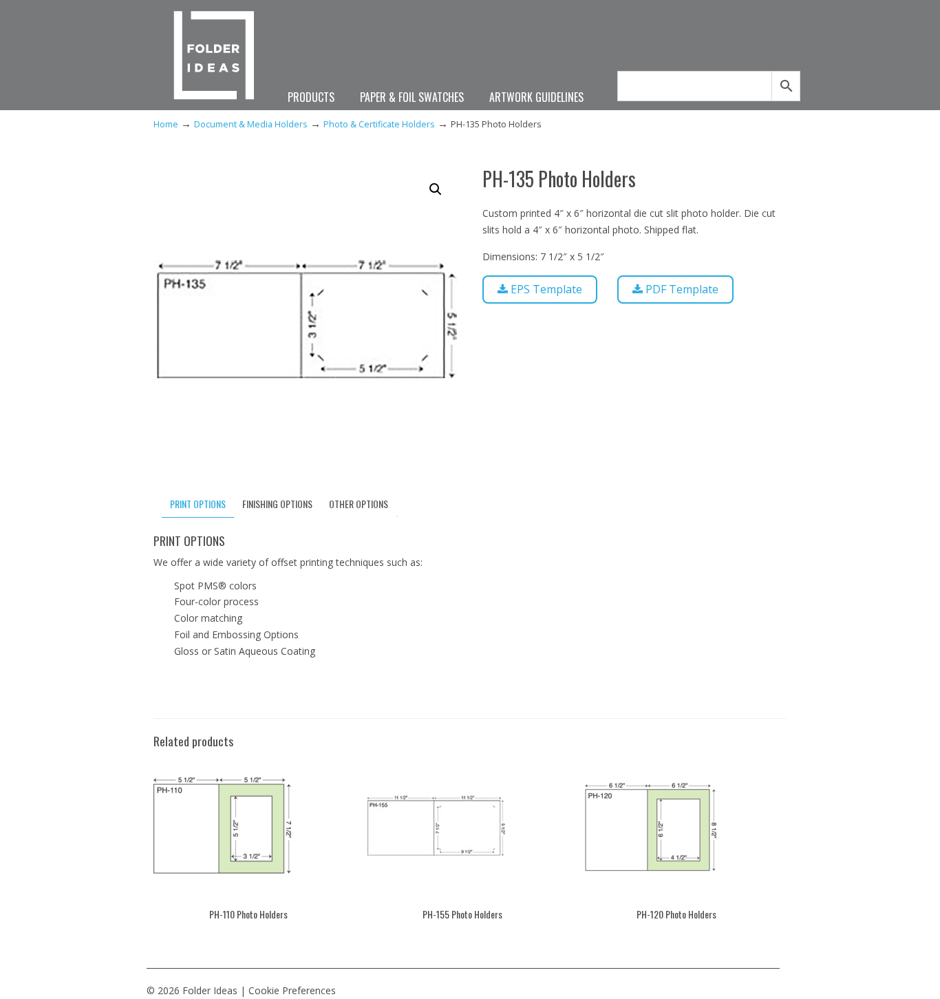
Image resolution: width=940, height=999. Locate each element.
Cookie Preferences (292, 990)
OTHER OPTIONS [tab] (358, 503)
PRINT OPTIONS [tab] (198, 503)
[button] (435, 189)
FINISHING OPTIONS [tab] (277, 503)
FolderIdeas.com (214, 56)
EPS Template (545, 289)
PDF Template (680, 289)
